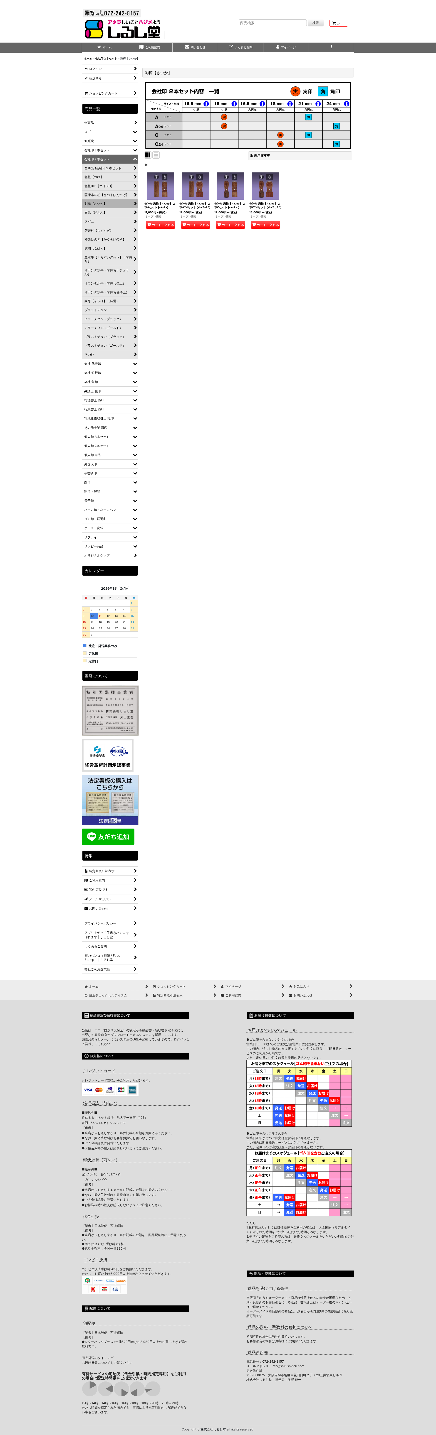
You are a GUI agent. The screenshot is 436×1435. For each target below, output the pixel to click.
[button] (331, 48)
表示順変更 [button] (262, 155)
